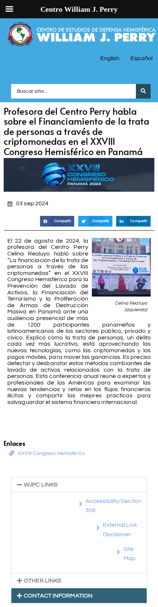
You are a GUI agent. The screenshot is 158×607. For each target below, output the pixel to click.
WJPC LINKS (41, 485)
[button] (57, 221)
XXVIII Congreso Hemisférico (51, 453)
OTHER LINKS (42, 581)
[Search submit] (143, 91)
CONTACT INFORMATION (58, 596)
